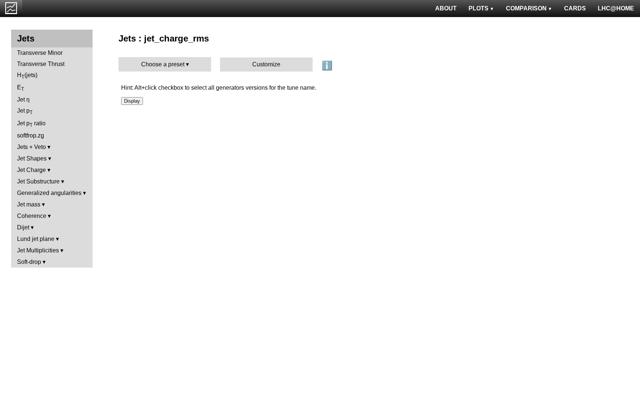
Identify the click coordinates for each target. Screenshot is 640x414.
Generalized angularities (49, 193)
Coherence (31, 216)
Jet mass (28, 204)
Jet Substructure (38, 181)
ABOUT (446, 8)
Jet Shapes (32, 158)
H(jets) (27, 76)
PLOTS (479, 8)
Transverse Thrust (40, 64)
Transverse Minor (40, 53)
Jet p (25, 111)
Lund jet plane (35, 239)
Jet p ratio (31, 124)
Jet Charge (31, 170)
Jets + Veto (31, 147)
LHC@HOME (616, 8)
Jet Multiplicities (38, 250)
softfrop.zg (30, 135)
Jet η (23, 99)
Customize (266, 64)
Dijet (23, 227)
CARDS (575, 8)
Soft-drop (29, 262)
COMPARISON (526, 8)
